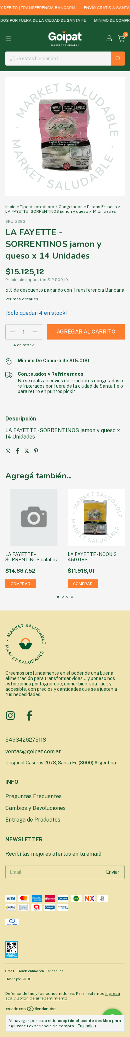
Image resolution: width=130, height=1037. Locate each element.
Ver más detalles (21, 299)
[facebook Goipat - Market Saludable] (29, 716)
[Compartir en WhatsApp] (8, 451)
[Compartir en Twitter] (27, 451)
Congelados (71, 206)
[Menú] (8, 39)
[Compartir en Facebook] (18, 451)
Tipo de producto (37, 206)
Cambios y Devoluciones (35, 808)
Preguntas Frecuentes (33, 796)
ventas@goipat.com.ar (33, 751)
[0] (121, 39)
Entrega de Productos (32, 820)
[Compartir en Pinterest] (36, 451)
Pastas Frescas (102, 206)
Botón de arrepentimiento (42, 998)
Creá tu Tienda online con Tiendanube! (34, 971)
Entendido (86, 1026)
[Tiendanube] (31, 1010)
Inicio (10, 206)
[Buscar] (118, 59)
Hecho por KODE (18, 979)
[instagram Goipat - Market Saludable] (10, 716)
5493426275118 (25, 740)
